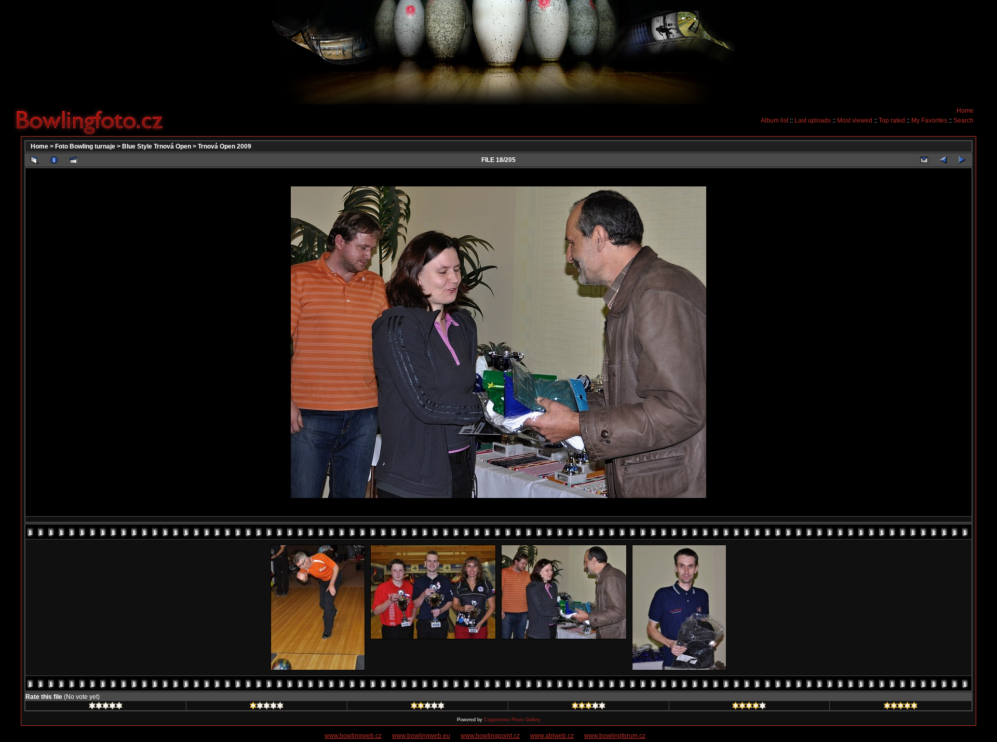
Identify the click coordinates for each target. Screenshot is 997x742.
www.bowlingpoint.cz (490, 735)
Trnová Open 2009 (224, 146)
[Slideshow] (73, 160)
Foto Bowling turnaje (85, 146)
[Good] (588, 707)
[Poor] (267, 707)
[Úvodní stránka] (93, 120)
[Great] (901, 707)
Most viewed (854, 120)
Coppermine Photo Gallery (512, 719)
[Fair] (427, 707)
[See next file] (962, 160)
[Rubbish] (106, 707)
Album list (774, 120)
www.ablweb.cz (552, 735)
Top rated (892, 120)
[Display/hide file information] (54, 160)
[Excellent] (749, 707)
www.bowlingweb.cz (353, 735)
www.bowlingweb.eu (421, 735)
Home (965, 110)
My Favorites (929, 120)
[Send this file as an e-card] (923, 160)
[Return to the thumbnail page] (34, 160)
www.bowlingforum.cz (614, 735)
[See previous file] (943, 160)
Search (963, 120)
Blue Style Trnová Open (156, 146)
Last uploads (812, 120)
